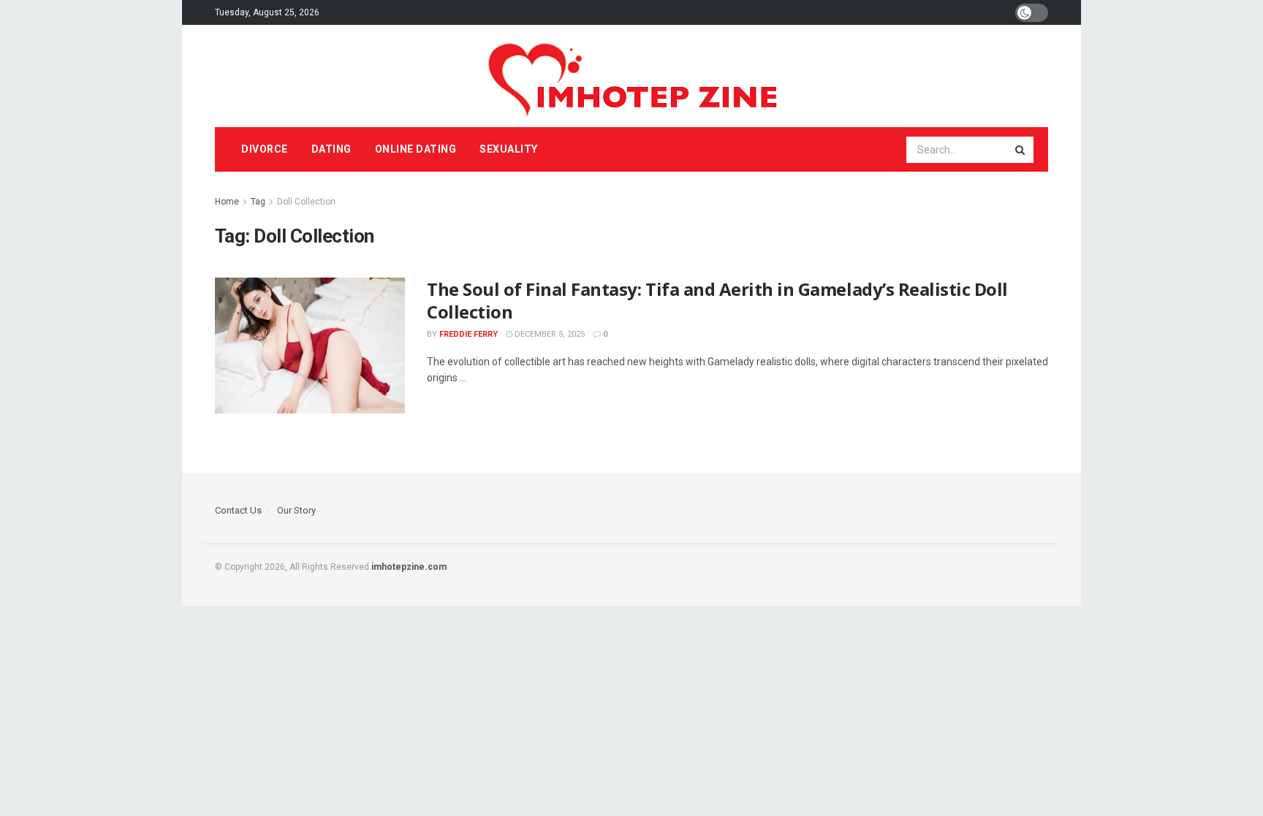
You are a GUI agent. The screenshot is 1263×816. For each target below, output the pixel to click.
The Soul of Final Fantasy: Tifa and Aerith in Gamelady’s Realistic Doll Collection (717, 300)
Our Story (296, 510)
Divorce (264, 149)
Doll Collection (306, 202)
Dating (331, 149)
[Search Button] (1021, 150)
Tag (258, 202)
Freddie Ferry (468, 334)
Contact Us (238, 510)
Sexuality (508, 149)
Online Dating (416, 149)
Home (227, 202)
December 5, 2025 (548, 334)
